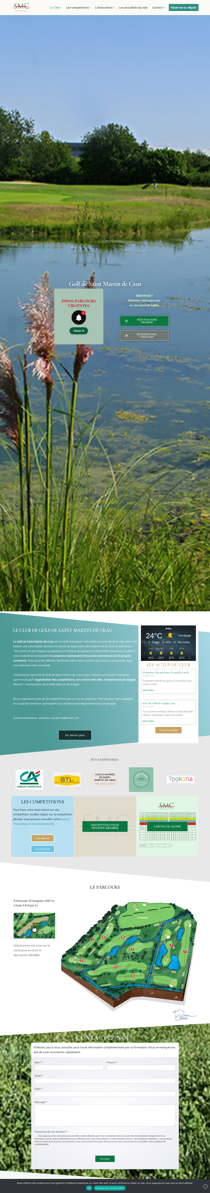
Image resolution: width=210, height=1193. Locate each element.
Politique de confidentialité (109, 1188)
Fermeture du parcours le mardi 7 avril (166, 672)
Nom (38, 1062)
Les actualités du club (133, 7)
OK (89, 1188)
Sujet (38, 1088)
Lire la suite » (148, 690)
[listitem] (88, 944)
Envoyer (105, 1158)
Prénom (111, 1062)
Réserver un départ (184, 7)
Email (38, 1075)
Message (40, 1102)
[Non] (205, 1186)
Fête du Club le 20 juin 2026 (159, 703)
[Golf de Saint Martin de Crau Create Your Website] (21, 7)
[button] (61, 7)
